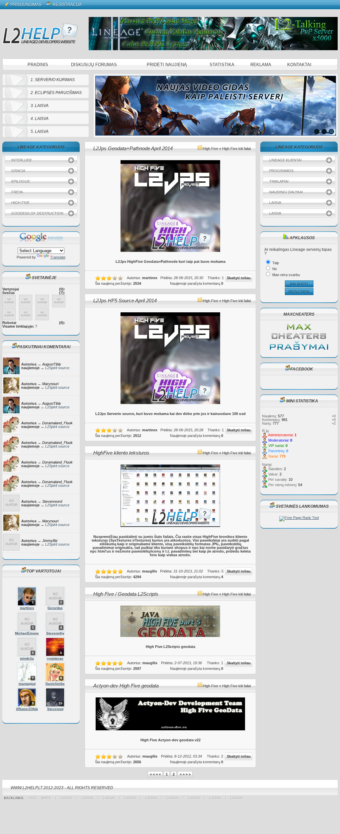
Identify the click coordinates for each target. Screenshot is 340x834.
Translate (57, 257)
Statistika (222, 64)
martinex (149, 278)
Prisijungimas (26, 4)
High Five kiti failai (236, 149)
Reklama (260, 64)
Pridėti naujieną (167, 64)
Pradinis (38, 64)
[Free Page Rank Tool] (299, 518)
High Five (210, 149)
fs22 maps (42, 798)
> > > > (185, 774)
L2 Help (40, 33)
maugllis (149, 571)
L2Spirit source (57, 368)
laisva (66, 798)
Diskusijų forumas (94, 64)
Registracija (67, 4)
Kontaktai (299, 64)
